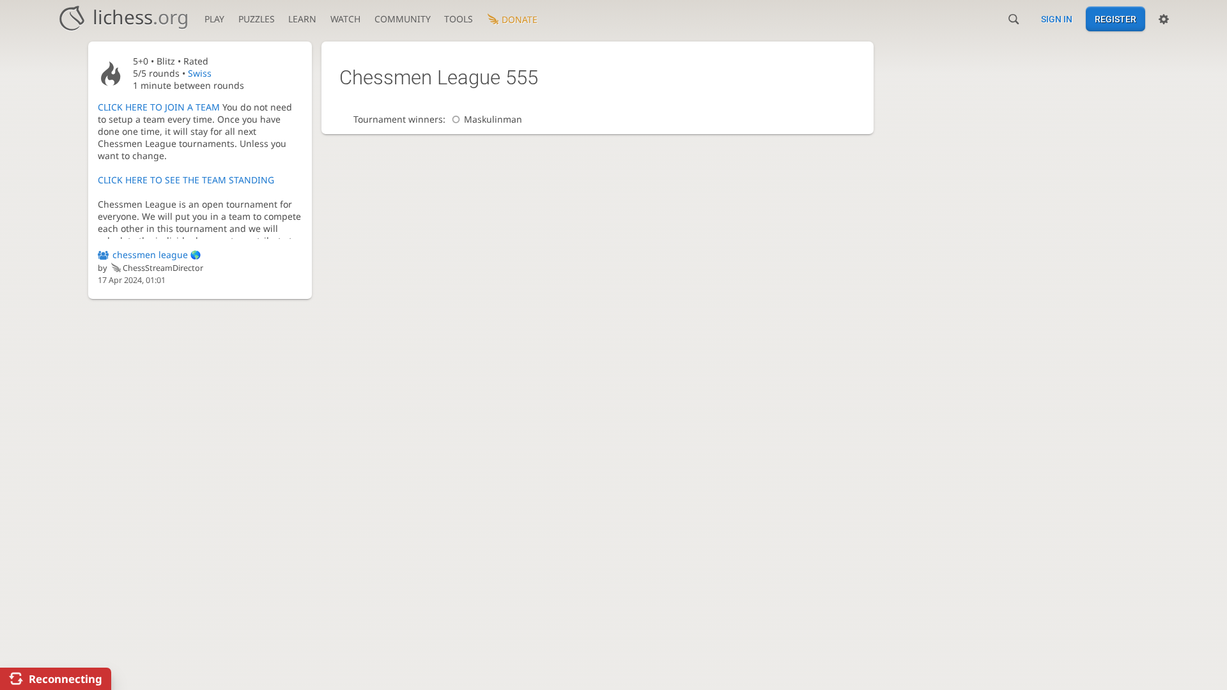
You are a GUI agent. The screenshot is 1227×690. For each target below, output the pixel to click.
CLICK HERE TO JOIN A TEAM (159, 107)
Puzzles (256, 19)
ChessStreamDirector (163, 268)
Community (402, 19)
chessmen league (150, 255)
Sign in (1056, 19)
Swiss (200, 73)
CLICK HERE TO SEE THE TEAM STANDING (186, 180)
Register (1115, 19)
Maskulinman (493, 119)
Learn (302, 19)
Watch (345, 19)
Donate (519, 19)
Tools (458, 19)
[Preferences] (1163, 19)
